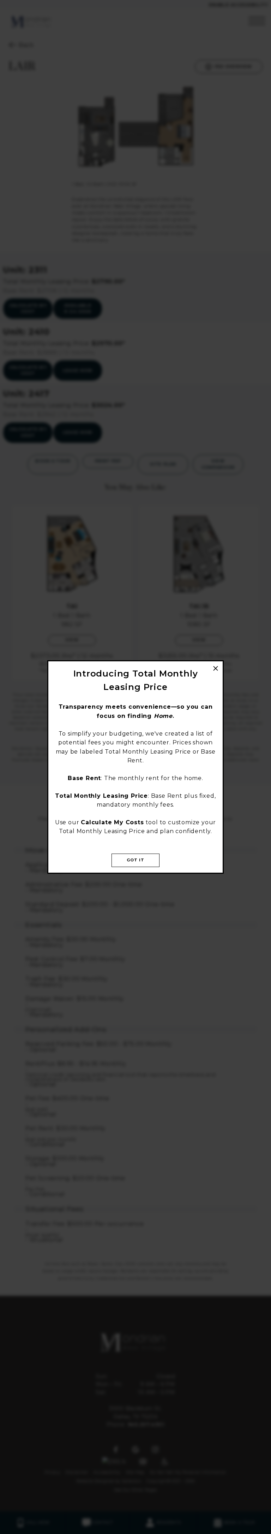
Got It (136, 859)
